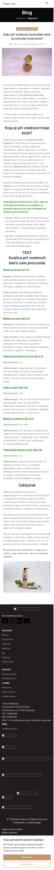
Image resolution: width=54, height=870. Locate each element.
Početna (21, 18)
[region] (27, 853)
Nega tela (6, 644)
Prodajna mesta (8, 696)
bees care (18, 44)
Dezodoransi (7, 639)
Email (4, 724)
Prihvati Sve (27, 857)
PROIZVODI (7, 630)
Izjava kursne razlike (12, 829)
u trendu (32, 29)
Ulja (3, 653)
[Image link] (27, 793)
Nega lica (32, 18)
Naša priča (6, 687)
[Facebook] (5, 621)
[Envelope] (27, 621)
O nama (5, 683)
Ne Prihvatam (27, 864)
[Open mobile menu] (51, 4)
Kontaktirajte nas (9, 678)
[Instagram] (12, 621)
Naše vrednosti (8, 692)
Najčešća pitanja (9, 674)
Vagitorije (6, 657)
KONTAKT (6, 669)
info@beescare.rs (9, 729)
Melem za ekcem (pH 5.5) (16, 270)
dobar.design (34, 822)
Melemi (5, 635)
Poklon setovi (8, 662)
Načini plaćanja (9, 832)
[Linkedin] (19, 621)
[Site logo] (9, 3)
